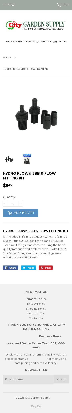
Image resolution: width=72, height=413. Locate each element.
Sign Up (61, 379)
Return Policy (36, 313)
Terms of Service (36, 298)
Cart (66, 5)
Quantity (9, 197)
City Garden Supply (37, 397)
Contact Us (36, 318)
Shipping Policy (36, 308)
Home (7, 57)
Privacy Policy (36, 303)
